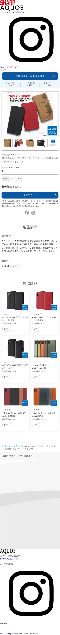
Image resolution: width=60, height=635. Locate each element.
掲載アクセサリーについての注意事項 (17, 456)
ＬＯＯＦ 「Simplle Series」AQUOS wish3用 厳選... (43, 413)
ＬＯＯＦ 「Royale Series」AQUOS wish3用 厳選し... (13, 413)
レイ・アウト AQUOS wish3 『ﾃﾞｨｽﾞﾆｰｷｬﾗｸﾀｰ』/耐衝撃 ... (15, 317)
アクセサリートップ (11, 84)
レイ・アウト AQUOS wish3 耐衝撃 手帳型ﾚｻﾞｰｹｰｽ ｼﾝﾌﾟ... (15, 365)
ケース (6, 178)
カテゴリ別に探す (30, 84)
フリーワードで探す (48, 84)
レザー (19, 178)
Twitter (34, 212)
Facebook (27, 212)
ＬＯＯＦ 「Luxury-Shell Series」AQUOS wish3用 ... (42, 365)
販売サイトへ (30, 195)
